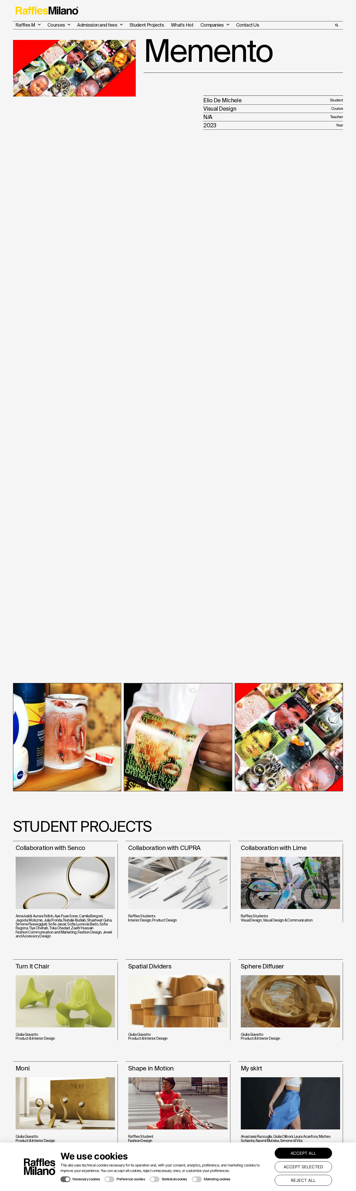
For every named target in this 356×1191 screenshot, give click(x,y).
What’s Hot (182, 25)
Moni (22, 1068)
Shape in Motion (151, 1068)
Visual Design (219, 108)
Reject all (303, 1180)
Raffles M (25, 25)
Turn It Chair (32, 966)
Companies (212, 25)
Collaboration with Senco (50, 847)
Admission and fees (97, 25)
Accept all (303, 1153)
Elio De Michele (222, 100)
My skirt (251, 1068)
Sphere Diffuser (262, 966)
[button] (336, 25)
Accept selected (303, 1166)
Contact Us (247, 25)
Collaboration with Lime (273, 847)
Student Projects (147, 25)
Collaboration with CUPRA (164, 847)
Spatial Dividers (149, 966)
